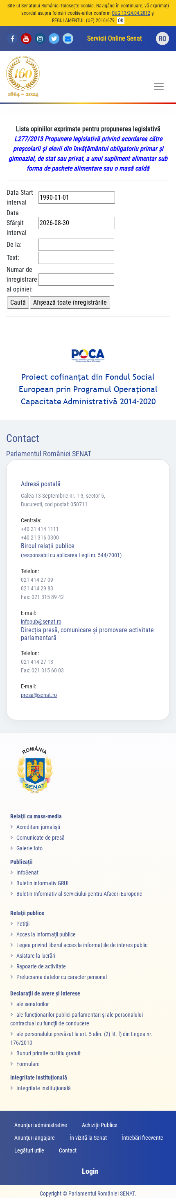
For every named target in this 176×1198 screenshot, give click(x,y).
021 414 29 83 (37, 588)
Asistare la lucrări (35, 955)
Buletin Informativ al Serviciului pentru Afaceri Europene (79, 894)
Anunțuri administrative (40, 1125)
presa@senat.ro (39, 695)
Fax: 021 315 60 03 (42, 670)
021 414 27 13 (37, 661)
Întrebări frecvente (142, 1137)
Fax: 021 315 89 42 (42, 597)
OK (121, 20)
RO (163, 39)
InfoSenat (27, 872)
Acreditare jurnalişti (38, 827)
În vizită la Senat (88, 1137)
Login (90, 1171)
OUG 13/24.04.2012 (131, 13)
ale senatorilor (32, 1004)
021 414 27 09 (37, 579)
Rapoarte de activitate (41, 966)
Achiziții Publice (99, 1125)
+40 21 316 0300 (40, 537)
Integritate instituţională (43, 1088)
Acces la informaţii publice (46, 934)
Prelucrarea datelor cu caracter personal (61, 977)
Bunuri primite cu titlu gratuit (48, 1053)
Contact (68, 1150)
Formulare (28, 1064)
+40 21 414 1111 (40, 529)
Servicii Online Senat (114, 38)
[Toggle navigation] (159, 86)
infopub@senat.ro (41, 621)
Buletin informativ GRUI (42, 883)
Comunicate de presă (40, 837)
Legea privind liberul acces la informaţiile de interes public (81, 945)
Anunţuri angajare (34, 1137)
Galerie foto (29, 848)
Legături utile (29, 1150)
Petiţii (22, 923)
